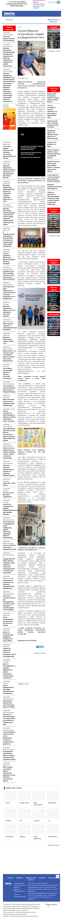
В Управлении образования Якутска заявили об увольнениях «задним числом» (9, 755)
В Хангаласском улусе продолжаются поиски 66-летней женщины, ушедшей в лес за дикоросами (9, 292)
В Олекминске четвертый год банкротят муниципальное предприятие (8, 584)
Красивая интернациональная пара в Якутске (54, 186)
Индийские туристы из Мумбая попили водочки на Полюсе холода (52, 134)
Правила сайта (31, 878)
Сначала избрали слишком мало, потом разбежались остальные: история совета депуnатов (9, 738)
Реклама (42, 878)
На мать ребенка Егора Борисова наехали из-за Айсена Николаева (16, 4)
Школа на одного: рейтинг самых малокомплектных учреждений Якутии (53, 154)
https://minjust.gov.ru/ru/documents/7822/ (15, 914)
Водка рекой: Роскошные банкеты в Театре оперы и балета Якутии (53, 98)
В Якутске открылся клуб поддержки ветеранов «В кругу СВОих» (8, 637)
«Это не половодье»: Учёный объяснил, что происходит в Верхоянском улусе (52, 111)
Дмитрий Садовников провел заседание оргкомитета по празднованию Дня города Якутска (9, 172)
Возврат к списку (23, 684)
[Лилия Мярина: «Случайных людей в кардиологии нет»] (31, 58)
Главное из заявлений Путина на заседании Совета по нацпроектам (9, 652)
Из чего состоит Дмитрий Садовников (8, 495)
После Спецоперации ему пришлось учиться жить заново (8, 621)
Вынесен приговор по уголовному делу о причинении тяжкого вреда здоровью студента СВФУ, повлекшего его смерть (9, 216)
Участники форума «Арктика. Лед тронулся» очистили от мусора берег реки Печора (9, 152)
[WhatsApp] (40, 647)
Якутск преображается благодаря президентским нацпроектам (8, 689)
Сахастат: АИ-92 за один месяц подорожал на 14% (9, 547)
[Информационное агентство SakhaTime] (9, 13)
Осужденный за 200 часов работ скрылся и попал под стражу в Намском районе (9, 275)
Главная (10, 878)
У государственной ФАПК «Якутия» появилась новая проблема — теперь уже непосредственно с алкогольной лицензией (9, 565)
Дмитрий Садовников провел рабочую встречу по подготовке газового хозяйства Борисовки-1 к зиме (8, 193)
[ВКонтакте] (37, 647)
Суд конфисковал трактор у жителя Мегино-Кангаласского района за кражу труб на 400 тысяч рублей (9, 434)
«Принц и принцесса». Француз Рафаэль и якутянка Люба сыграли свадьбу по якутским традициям (53, 198)
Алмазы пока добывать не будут (51, 144)
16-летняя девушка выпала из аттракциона (9, 38)
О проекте (19, 878)
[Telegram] (43, 647)
